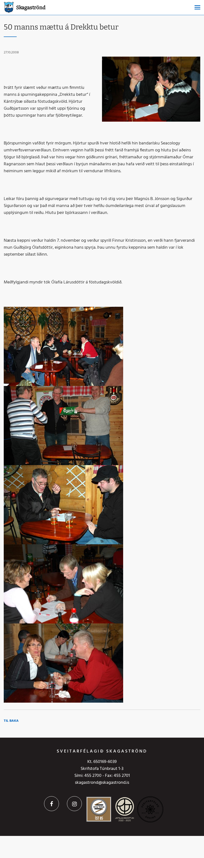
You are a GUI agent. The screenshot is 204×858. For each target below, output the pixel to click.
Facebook (51, 803)
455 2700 (93, 775)
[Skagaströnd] (9, 7)
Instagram (74, 803)
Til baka (11, 721)
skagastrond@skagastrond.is (102, 782)
